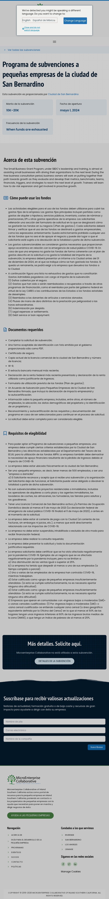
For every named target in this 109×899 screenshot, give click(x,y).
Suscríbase (97, 747)
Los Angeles (71, 844)
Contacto (17, 861)
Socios (15, 857)
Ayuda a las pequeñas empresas (30, 815)
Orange (69, 849)
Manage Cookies (71, 871)
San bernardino (73, 839)
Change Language (75, 20)
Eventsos (16, 852)
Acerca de (16, 835)
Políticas (16, 866)
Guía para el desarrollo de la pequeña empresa (26, 841)
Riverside (69, 835)
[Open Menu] (54, 42)
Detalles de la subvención (54, 661)
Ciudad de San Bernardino (63, 94)
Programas (17, 847)
